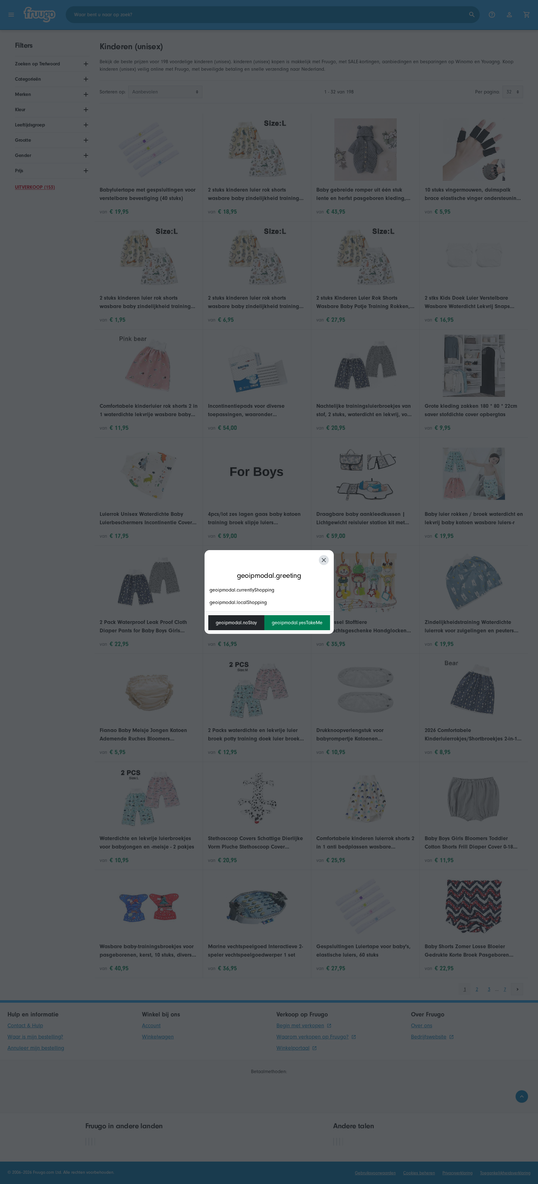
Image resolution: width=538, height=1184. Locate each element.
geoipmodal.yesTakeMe (297, 622)
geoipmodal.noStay (236, 622)
